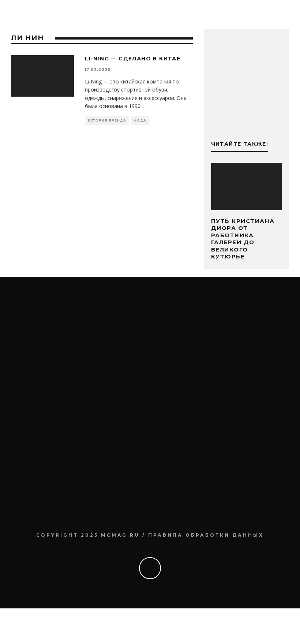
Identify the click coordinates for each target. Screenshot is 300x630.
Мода (140, 120)
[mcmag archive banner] (246, 117)
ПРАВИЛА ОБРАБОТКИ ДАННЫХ (206, 535)
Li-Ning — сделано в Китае (132, 58)
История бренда (107, 120)
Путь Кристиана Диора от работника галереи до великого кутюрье (243, 238)
